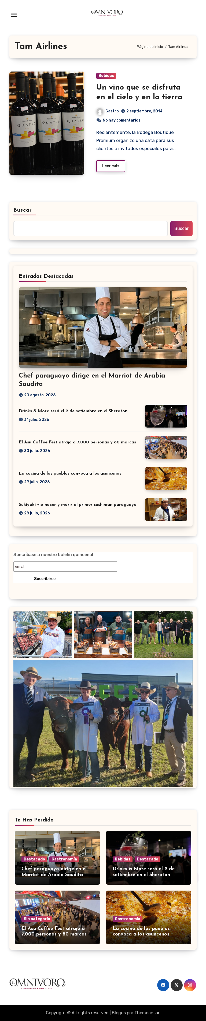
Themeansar (146, 1012)
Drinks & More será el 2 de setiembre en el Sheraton (73, 411)
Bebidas (106, 75)
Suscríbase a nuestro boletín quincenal (53, 554)
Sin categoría (37, 919)
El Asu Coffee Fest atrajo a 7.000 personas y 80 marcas (77, 442)
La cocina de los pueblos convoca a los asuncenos (70, 473)
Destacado (34, 859)
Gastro (112, 111)
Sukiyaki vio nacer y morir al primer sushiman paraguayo (78, 505)
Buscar (22, 210)
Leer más (110, 166)
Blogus (119, 1012)
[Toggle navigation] (13, 15)
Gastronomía (64, 859)
